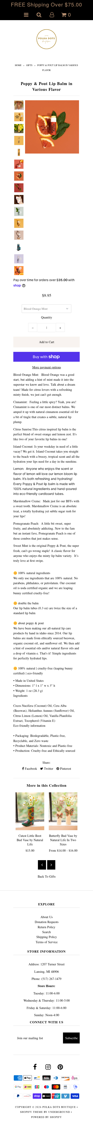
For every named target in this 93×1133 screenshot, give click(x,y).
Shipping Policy (46, 937)
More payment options (46, 367)
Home (18, 65)
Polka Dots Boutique (59, 1107)
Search (46, 932)
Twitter (48, 768)
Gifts (29, 65)
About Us (46, 917)
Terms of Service (47, 942)
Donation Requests (46, 922)
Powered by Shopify (46, 1117)
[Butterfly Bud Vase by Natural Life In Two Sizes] (63, 811)
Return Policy (46, 927)
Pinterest (65, 768)
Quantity (46, 317)
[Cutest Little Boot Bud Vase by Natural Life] (30, 811)
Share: (46, 762)
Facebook (30, 768)
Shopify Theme (31, 1112)
